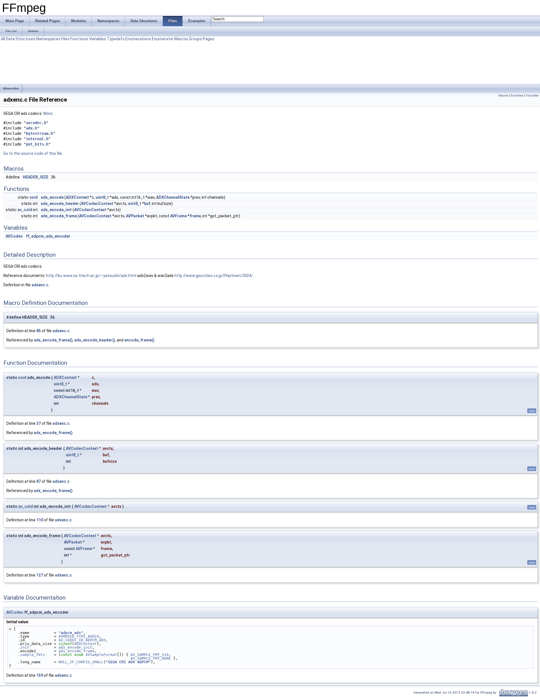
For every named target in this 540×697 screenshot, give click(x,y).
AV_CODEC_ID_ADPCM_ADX (82, 640)
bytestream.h (39, 133)
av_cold (24, 209)
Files (65, 39)
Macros (181, 39)
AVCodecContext (97, 203)
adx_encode (52, 197)
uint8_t (102, 197)
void (34, 197)
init (24, 647)
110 (39, 520)
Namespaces (48, 39)
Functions (79, 39)
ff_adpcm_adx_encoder (48, 236)
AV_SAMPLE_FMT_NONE (150, 658)
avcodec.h (36, 122)
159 (39, 675)
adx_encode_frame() (53, 340)
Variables (97, 39)
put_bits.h (37, 144)
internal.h (37, 139)
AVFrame (178, 216)
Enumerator (163, 39)
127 (39, 575)
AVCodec (14, 236)
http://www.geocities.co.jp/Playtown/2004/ (213, 275)
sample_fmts (32, 655)
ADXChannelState (173, 197)
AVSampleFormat (101, 655)
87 (38, 481)
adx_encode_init (56, 209)
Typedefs (116, 39)
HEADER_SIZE (35, 177)
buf (147, 203)
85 (38, 331)
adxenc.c (40, 285)
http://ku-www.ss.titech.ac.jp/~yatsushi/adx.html (91, 275)
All (3, 39)
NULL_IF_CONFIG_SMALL (81, 662)
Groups (195, 39)
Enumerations (138, 39)
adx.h (31, 128)
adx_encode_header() (94, 340)
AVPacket (135, 216)
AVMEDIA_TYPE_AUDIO (78, 636)
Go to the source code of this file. (33, 153)
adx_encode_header (60, 203)
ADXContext (77, 197)
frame (195, 216)
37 (38, 423)
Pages (208, 39)
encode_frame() (139, 340)
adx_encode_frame (59, 216)
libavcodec (11, 88)
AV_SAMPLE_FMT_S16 (149, 655)
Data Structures (20, 39)
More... (49, 113)
